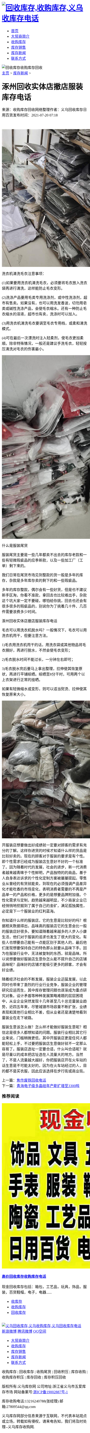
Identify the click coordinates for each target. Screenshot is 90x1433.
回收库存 (18, 1312)
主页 (5, 73)
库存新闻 (20, 73)
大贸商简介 (20, 1341)
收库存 (16, 1301)
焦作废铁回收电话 (31, 1080)
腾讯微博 (25, 1331)
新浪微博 (9, 1331)
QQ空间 (39, 1331)
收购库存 (18, 1307)
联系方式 (18, 1363)
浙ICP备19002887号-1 (50, 1392)
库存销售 (18, 1352)
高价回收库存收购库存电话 (24, 1276)
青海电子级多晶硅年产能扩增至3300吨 (48, 1086)
